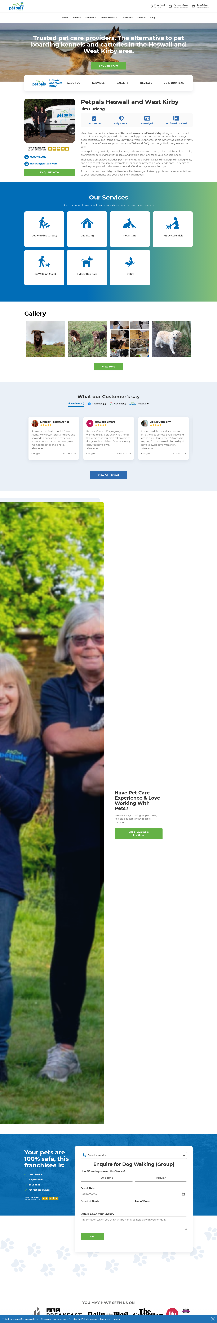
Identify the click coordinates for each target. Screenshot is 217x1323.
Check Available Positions (139, 834)
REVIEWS (146, 83)
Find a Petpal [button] (108, 17)
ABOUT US (73, 83)
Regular (161, 1178)
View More (108, 366)
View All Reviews (108, 474)
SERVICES (98, 83)
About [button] (76, 17)
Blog (152, 17)
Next (93, 1236)
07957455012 (38, 156)
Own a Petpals (202, 5)
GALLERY (122, 83)
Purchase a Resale (181, 5)
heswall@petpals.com (44, 163)
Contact (141, 17)
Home (65, 17)
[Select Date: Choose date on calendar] (183, 1194)
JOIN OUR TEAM (174, 83)
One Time (107, 1178)
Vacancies (127, 17)
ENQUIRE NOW (108, 65)
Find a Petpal (159, 5)
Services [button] (90, 17)
